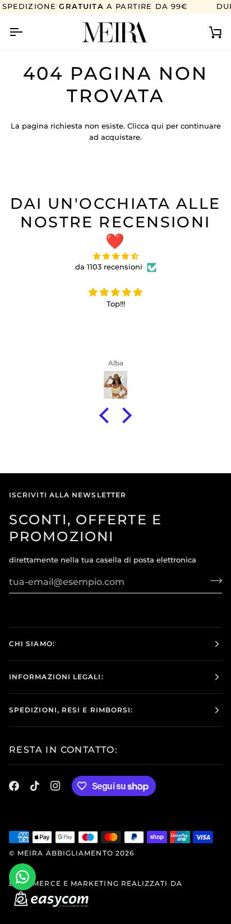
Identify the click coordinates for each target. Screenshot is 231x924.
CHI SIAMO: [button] (32, 643)
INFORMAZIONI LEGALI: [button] (56, 677)
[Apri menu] (26, 31)
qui (157, 125)
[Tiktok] (34, 786)
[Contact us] (22, 876)
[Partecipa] (213, 580)
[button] (107, 415)
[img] (115, 256)
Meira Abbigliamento (65, 853)
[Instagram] (55, 786)
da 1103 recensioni (108, 266)
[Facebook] (14, 786)
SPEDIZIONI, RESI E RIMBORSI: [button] (71, 710)
